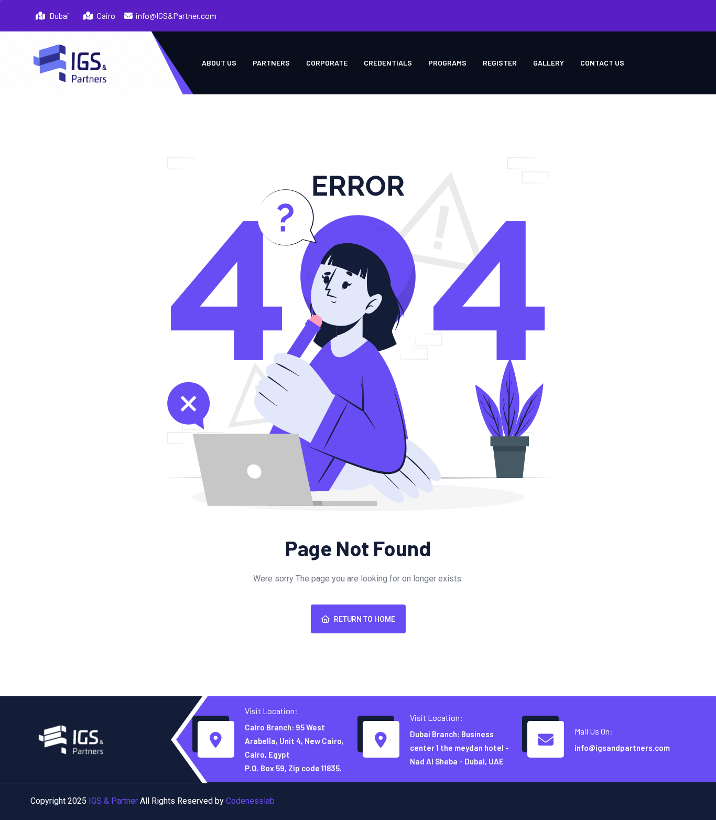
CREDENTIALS (388, 62)
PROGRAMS (447, 62)
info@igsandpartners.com (622, 747)
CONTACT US (602, 62)
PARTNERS (271, 62)
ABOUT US (219, 62)
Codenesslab (250, 801)
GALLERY (548, 62)
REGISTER (500, 62)
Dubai (58, 15)
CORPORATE (327, 62)
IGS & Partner (113, 801)
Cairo (105, 15)
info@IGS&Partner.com (176, 15)
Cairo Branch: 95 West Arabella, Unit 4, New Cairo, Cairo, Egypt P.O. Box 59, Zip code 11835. (294, 747)
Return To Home (364, 619)
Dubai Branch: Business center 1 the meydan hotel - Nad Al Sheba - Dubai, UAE (459, 747)
